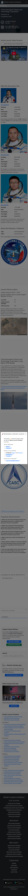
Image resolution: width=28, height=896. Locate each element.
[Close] (26, 434)
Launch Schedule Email (12, 460)
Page (13, 452)
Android (8, 448)
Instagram (9, 454)
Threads (8, 456)
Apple (7, 446)
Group (20, 452)
